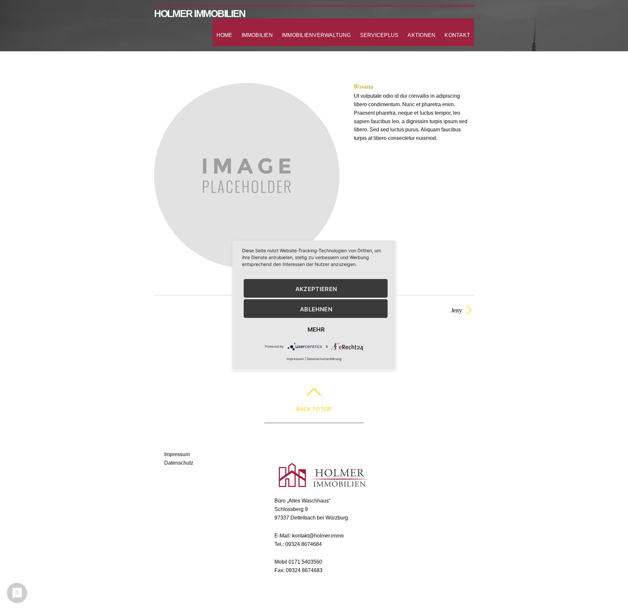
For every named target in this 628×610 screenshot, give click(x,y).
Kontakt (457, 35)
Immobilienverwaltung (316, 35)
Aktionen (421, 35)
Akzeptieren (316, 289)
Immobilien (257, 35)
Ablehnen (316, 309)
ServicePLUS (379, 35)
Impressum (177, 454)
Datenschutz (178, 463)
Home (225, 35)
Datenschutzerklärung (324, 359)
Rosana (363, 86)
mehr (316, 329)
